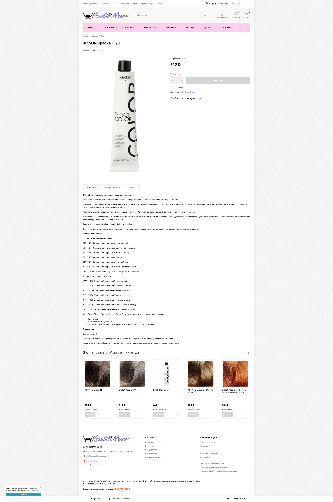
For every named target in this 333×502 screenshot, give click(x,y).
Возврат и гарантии (208, 453)
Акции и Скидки (147, 3)
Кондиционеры (151, 450)
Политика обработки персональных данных (219, 471)
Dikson (103, 36)
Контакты (105, 3)
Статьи (160, 3)
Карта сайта (205, 457)
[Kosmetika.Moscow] (112, 438)
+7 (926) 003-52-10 (218, 3)
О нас (115, 3)
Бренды (95, 36)
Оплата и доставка (90, 3)
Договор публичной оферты (212, 464)
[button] (248, 353)
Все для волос (151, 453)
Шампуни (149, 442)
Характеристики (112, 187)
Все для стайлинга (153, 457)
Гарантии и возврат (129, 3)
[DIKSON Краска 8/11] (132, 374)
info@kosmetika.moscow (96, 456)
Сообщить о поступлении (186, 98)
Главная (86, 36)
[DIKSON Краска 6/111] (166, 374)
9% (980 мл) (133, 324)
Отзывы (132, 187)
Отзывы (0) (98, 50)
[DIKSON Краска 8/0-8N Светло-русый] (200, 374)
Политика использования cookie (214, 467)
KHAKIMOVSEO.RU (122, 489)
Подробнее (34, 490)
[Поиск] (204, 15)
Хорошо (23, 494)
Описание (91, 187)
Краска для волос (153, 446)
